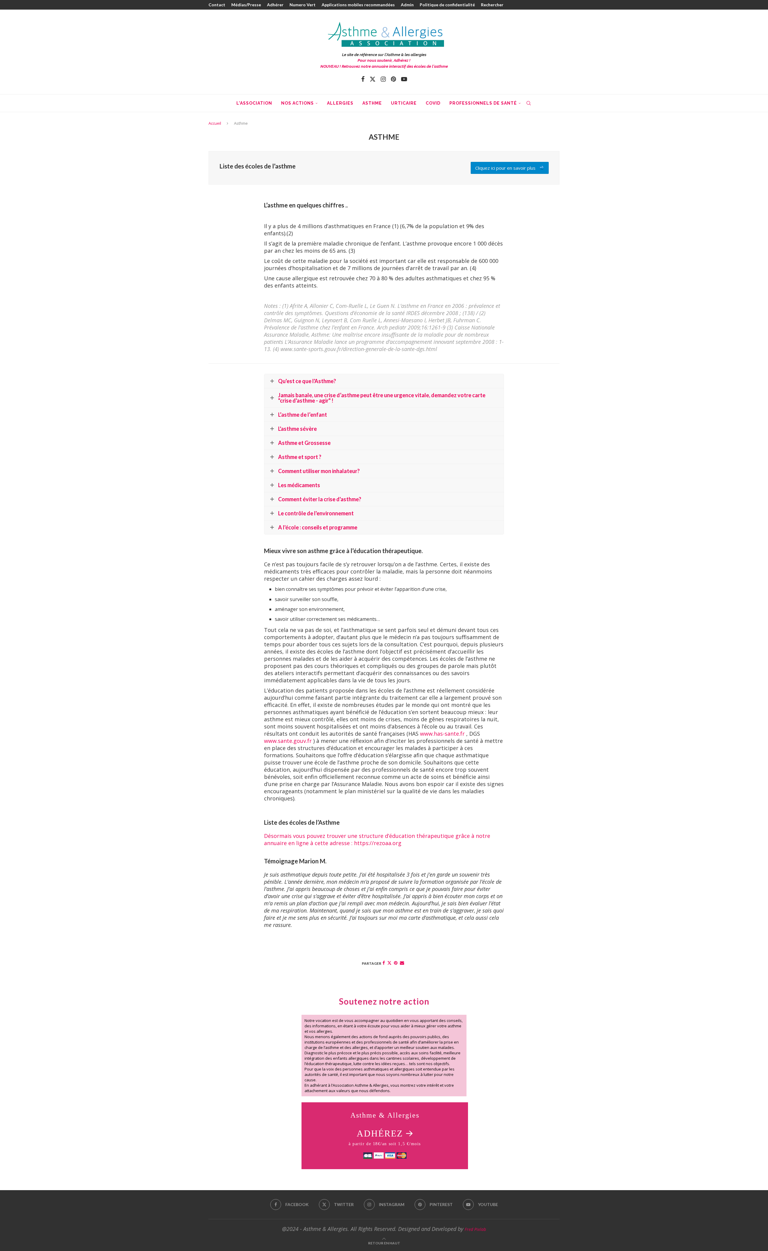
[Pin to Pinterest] (396, 963)
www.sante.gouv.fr (288, 740)
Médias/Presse (246, 4)
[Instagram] (383, 79)
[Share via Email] (402, 963)
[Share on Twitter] (389, 963)
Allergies (340, 103)
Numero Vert (303, 4)
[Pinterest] (393, 79)
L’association (254, 103)
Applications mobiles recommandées (358, 4)
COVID (433, 103)
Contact (216, 4)
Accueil (214, 123)
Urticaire (404, 103)
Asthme (372, 103)
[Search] (529, 103)
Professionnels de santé (483, 103)
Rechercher (492, 4)
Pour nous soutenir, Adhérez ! (384, 60)
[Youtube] (404, 79)
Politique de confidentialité (447, 4)
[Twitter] (373, 79)
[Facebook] (362, 79)
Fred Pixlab (475, 1229)
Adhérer (275, 4)
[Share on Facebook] (383, 963)
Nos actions (297, 103)
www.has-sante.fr (442, 733)
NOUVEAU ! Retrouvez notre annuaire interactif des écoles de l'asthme (384, 66)
